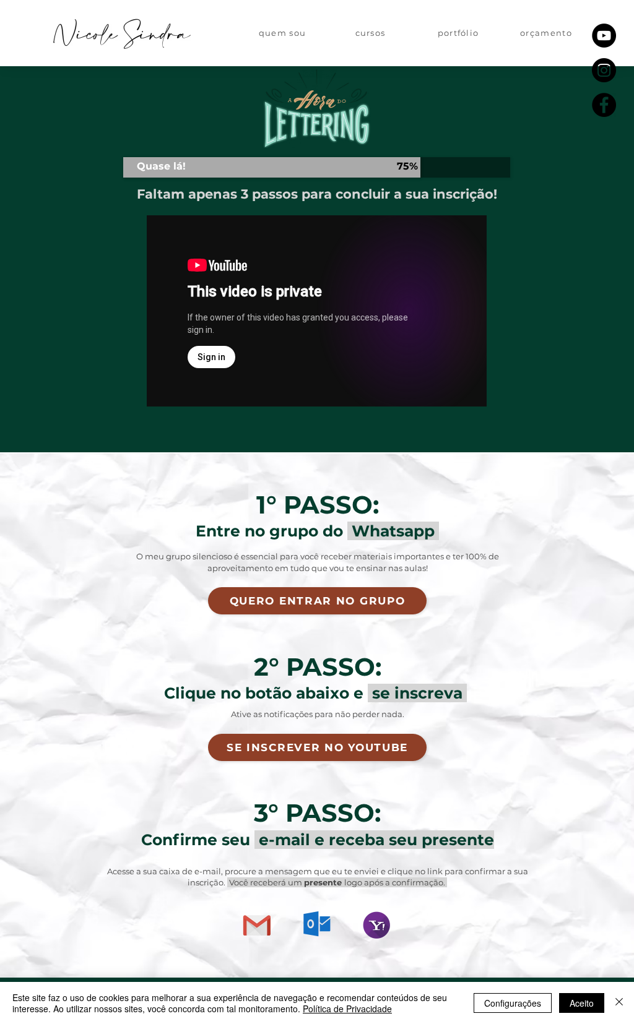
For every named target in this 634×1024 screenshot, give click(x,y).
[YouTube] (604, 36)
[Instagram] (604, 70)
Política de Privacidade (347, 1008)
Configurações (512, 1003)
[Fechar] (619, 1003)
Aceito (582, 1003)
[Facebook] (604, 105)
